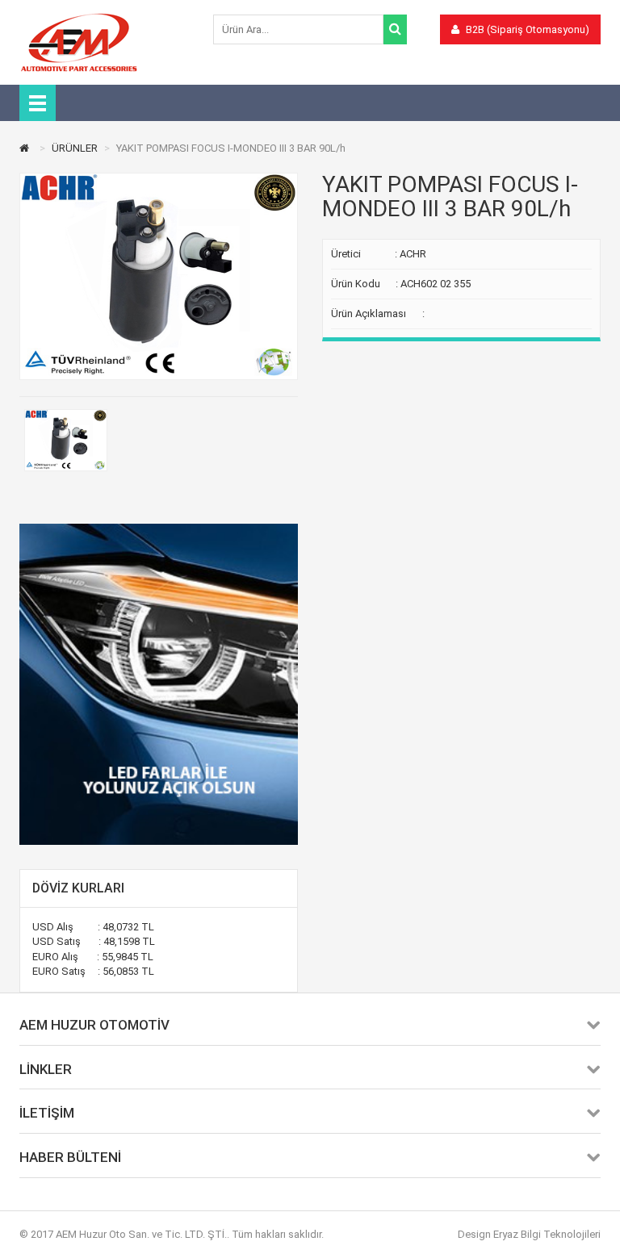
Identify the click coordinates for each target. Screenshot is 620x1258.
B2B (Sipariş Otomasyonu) (526, 29)
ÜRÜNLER (75, 148)
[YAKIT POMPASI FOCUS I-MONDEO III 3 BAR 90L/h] (66, 439)
